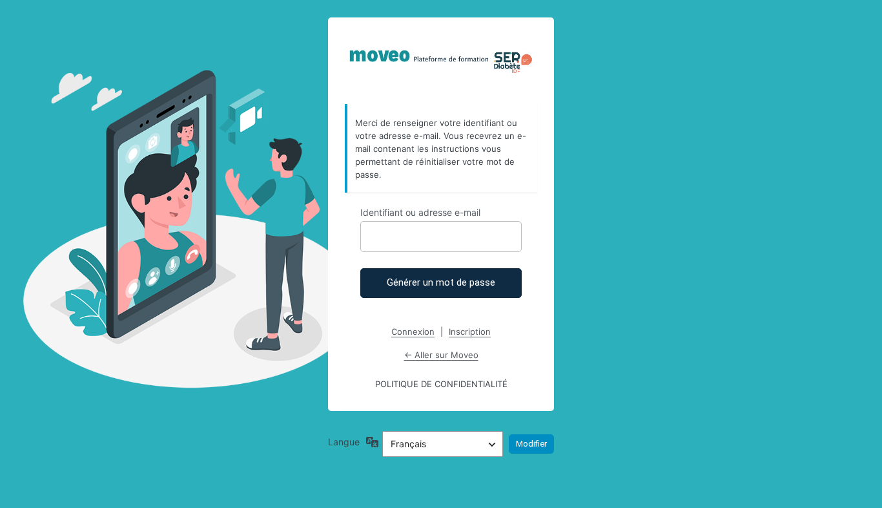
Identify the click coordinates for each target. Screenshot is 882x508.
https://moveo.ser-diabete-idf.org (441, 61)
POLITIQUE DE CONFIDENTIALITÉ (441, 384)
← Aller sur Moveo (441, 355)
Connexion (413, 331)
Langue (344, 441)
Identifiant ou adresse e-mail (420, 212)
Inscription (470, 331)
